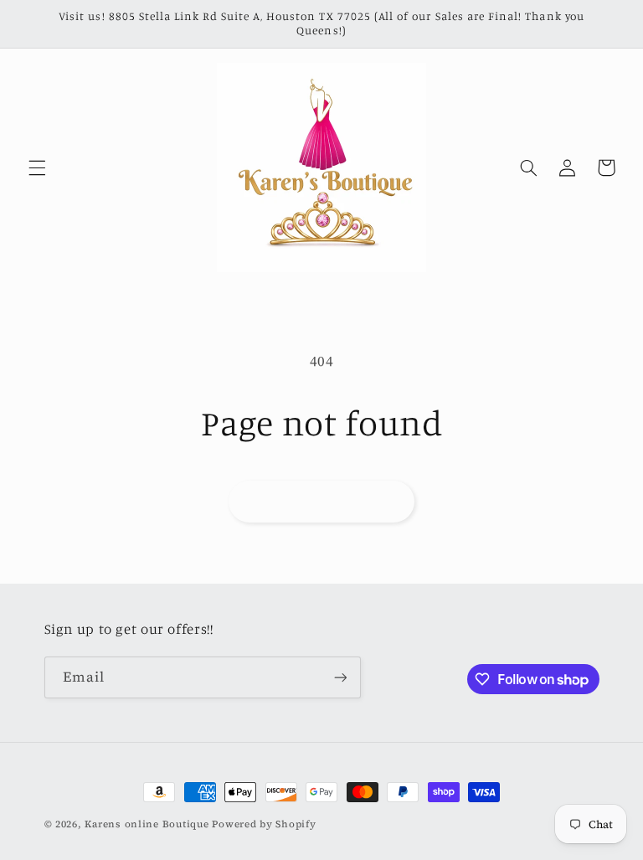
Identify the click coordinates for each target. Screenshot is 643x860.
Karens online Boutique (148, 824)
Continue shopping (321, 501)
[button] (37, 167)
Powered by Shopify (264, 824)
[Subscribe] (340, 677)
